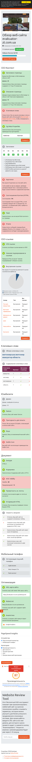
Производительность (9, 648)
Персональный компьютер (10, 640)
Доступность (7, 649)
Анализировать (6, 662)
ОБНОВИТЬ (19, 49)
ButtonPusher (14, 753)
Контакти (6, 332)
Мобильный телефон (9, 642)
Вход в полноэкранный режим (16, 668)
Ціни (4, 320)
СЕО (4, 653)
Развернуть (25, 140)
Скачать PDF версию (9, 59)
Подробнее (12, 6)
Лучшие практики (8, 651)
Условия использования (11, 758)
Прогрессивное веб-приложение (12, 655)
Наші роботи (7, 326)
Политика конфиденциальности (13, 756)
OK (26, 2)
